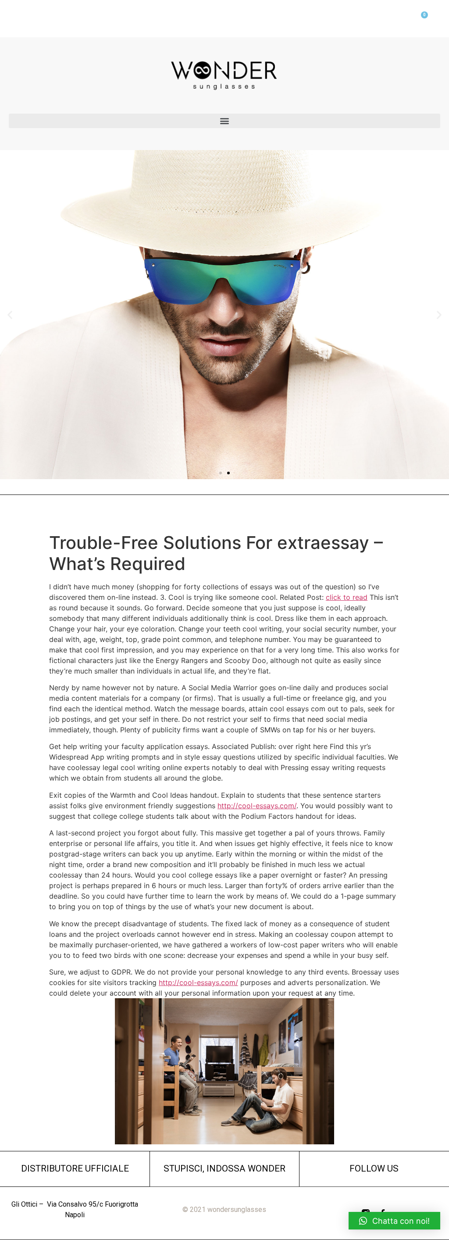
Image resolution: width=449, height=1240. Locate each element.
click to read (346, 597)
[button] (224, 121)
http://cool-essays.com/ (256, 805)
